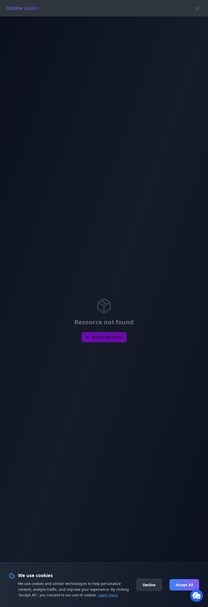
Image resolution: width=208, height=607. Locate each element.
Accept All (184, 584)
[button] (196, 595)
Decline (149, 584)
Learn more (108, 595)
